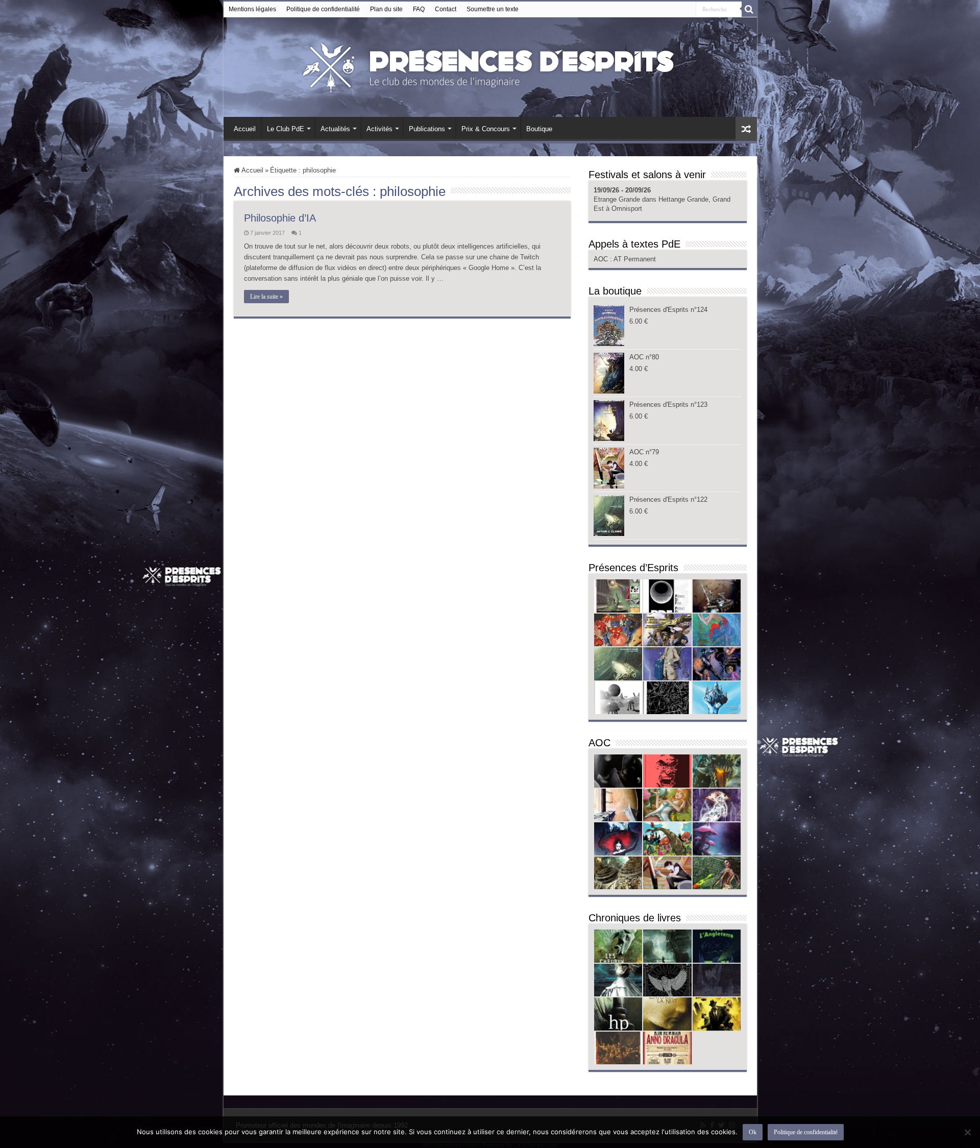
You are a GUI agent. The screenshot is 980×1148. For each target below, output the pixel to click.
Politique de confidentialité (323, 9)
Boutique (539, 129)
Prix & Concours (485, 129)
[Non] (967, 1132)
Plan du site (386, 9)
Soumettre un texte (493, 9)
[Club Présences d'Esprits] (490, 65)
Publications (427, 129)
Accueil (245, 129)
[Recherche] (749, 9)
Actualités (335, 129)
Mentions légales (252, 9)
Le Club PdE (285, 129)
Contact (445, 9)
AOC (602, 259)
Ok (752, 1132)
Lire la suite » (266, 296)
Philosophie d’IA (280, 218)
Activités (379, 129)
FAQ (419, 9)
